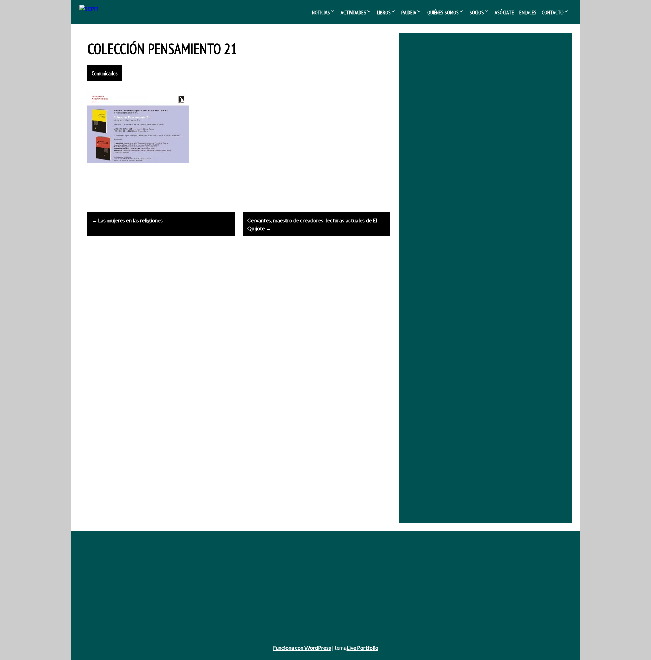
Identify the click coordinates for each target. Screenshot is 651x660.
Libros (384, 12)
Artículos (264, 587)
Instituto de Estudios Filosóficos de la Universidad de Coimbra (481, 168)
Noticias (321, 12)
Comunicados (105, 73)
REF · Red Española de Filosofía (486, 127)
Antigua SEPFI (102, 568)
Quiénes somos (443, 12)
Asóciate (504, 12)
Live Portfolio (362, 647)
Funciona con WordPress (302, 647)
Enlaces (527, 12)
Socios (477, 12)
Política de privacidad (109, 606)
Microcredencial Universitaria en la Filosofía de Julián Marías (477, 177)
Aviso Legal (99, 596)
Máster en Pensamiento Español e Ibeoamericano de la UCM (478, 186)
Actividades (353, 12)
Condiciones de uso (108, 615)
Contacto (553, 12)
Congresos (266, 577)
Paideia (408, 12)
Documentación (438, 568)
